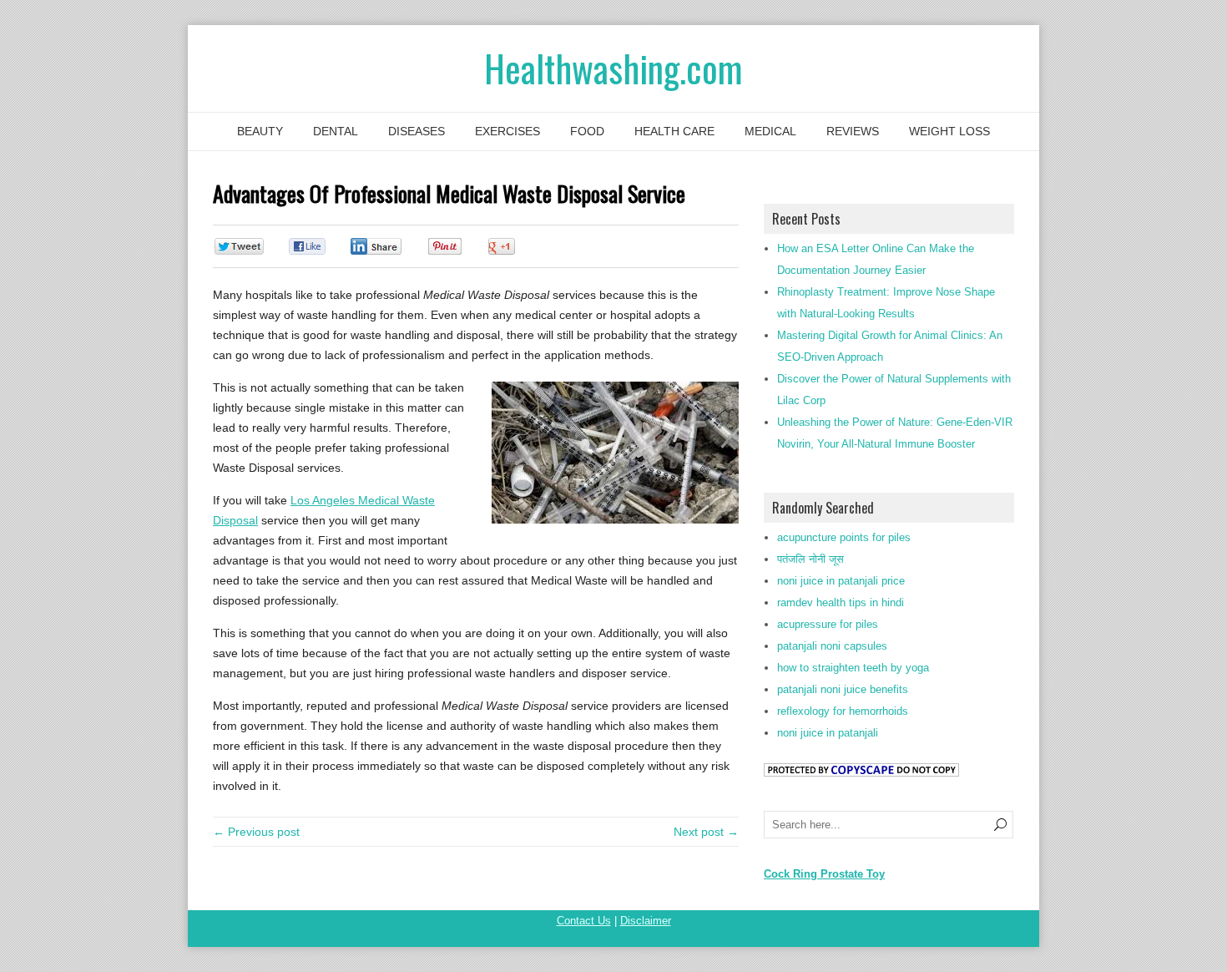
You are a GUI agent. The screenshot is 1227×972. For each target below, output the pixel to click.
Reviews (852, 131)
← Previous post (256, 831)
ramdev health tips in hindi (840, 602)
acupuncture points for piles (844, 537)
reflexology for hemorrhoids (842, 711)
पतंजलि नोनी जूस (810, 559)
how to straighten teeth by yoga (853, 667)
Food (587, 131)
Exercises (507, 131)
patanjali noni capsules (832, 646)
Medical (770, 131)
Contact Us (584, 920)
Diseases (416, 131)
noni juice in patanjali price (841, 581)
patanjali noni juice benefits (842, 689)
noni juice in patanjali (827, 732)
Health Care (674, 131)
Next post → (706, 831)
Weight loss (949, 131)
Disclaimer (645, 920)
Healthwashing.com (613, 68)
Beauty (260, 131)
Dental (335, 131)
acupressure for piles (827, 624)
